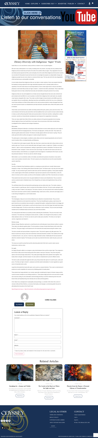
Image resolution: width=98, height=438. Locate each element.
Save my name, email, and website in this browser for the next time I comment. (35, 350)
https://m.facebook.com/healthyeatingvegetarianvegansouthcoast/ (39, 289)
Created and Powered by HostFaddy (11, 436)
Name (16, 334)
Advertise (62, 4)
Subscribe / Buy (48, 4)
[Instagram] (7, 421)
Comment (17, 317)
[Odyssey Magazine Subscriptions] (49, 25)
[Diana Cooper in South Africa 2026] (75, 55)
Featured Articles (78, 383)
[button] (19, 304)
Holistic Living (20, 383)
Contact (81, 4)
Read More (20, 397)
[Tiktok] (4, 421)
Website (16, 345)
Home (27, 4)
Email (16, 340)
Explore (34, 4)
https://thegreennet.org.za (18, 289)
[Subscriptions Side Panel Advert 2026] (75, 81)
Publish (71, 4)
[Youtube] (9, 421)
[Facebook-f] (2, 421)
